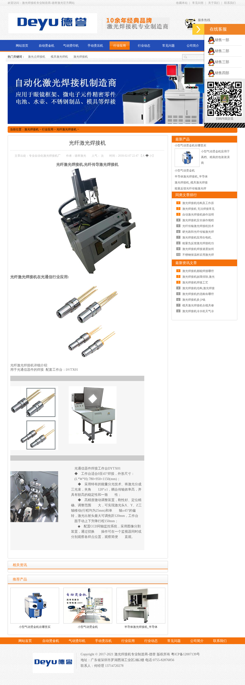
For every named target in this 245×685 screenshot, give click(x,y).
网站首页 (22, 45)
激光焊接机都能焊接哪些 (198, 271)
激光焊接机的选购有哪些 (198, 294)
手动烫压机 (95, 45)
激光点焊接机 (36, 56)
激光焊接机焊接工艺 (195, 282)
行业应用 (119, 45)
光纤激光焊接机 (66, 129)
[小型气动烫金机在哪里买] (187, 166)
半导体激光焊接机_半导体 (140, 627)
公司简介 (193, 45)
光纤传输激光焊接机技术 (198, 226)
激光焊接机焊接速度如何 (198, 249)
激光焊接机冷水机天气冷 (198, 311)
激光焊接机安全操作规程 (198, 220)
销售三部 (222, 62)
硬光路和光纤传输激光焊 (198, 231)
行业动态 (144, 45)
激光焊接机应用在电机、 (198, 237)
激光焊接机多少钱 (193, 299)
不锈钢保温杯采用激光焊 (198, 254)
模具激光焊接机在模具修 (198, 305)
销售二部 (222, 51)
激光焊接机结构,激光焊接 (198, 288)
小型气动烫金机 (88, 627)
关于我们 (214, 3)
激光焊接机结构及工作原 (198, 203)
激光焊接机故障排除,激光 (198, 276)
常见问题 (168, 45)
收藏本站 (182, 3)
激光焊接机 (80, 56)
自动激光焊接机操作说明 (198, 214)
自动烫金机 (46, 45)
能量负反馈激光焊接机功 (198, 243)
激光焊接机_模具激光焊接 (191, 182)
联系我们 (230, 3)
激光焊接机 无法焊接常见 (198, 208)
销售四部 (222, 73)
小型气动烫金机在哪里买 (34, 627)
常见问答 (198, 3)
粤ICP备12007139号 (185, 654)
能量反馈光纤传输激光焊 (190, 188)
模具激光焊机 (59, 56)
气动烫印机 (71, 45)
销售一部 (222, 40)
